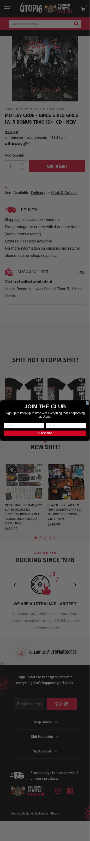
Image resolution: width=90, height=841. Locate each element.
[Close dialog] (87, 403)
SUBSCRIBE (45, 433)
